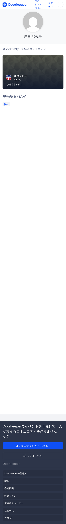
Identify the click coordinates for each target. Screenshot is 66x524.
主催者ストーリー (13, 503)
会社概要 (9, 488)
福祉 (18, 84)
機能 (6, 480)
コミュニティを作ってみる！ (33, 445)
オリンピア (20, 76)
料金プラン (10, 495)
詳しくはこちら (33, 455)
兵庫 (9, 84)
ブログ (8, 518)
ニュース (9, 510)
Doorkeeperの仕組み (15, 473)
